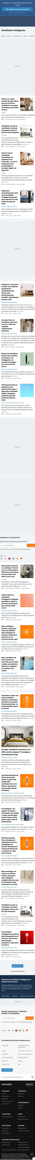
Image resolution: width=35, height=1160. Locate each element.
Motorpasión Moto (23, 1119)
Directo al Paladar (7, 1117)
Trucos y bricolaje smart (25, 1054)
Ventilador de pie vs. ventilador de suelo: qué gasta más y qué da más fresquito (9, 908)
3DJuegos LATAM (22, 1142)
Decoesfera (5, 1131)
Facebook (5, 558)
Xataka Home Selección (9, 206)
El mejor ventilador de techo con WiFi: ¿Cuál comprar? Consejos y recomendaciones (16, 752)
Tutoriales (5, 1054)
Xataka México (6, 1142)
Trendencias (5, 1128)
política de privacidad (24, 549)
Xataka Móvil (5, 1096)
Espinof (20, 1108)
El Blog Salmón (22, 1128)
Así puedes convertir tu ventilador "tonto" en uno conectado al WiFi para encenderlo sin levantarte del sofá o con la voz (10, 571)
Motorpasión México (24, 1150)
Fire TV (25, 36)
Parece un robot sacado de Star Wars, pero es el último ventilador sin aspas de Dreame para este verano (10, 104)
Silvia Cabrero (10, 347)
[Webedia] (7, 1085)
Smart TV (4, 1061)
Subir (28, 1084)
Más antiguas (17, 966)
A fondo (4, 135)
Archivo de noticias (18, 971)
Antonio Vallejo (10, 831)
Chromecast (17, 36)
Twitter (1, 558)
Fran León (8, 215)
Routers (20, 1061)
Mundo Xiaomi (6, 1104)
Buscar (32, 1077)
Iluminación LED (23, 1057)
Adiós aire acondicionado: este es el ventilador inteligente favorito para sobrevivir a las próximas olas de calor (9, 197)
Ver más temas (7, 1070)
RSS (17, 558)
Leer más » (27, 117)
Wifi (19, 1064)
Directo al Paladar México (9, 1150)
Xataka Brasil (5, 1145)
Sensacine (21, 1105)
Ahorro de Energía (7, 1057)
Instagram (13, 558)
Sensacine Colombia (24, 1147)
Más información (28, 1158)
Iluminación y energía (24, 1051)
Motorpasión (21, 1117)
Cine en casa (6, 1064)
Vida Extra (21, 1096)
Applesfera (5, 1099)
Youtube (9, 558)
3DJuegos (21, 1094)
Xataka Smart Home (7, 1101)
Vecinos (32, 36)
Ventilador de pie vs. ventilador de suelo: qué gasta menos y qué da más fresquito (10, 129)
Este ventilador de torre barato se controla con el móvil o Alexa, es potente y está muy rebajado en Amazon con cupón (9, 664)
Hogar (3, 112)
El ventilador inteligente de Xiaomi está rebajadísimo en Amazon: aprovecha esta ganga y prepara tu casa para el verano (10, 938)
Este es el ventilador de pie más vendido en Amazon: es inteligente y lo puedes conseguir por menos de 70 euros (9, 360)
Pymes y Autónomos (24, 1131)
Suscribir (31, 545)
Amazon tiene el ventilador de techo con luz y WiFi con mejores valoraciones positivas (9, 325)
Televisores (15, 996)
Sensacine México (23, 1145)
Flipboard (21, 558)
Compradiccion (6, 1133)
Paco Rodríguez (10, 119)
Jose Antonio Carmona (12, 588)
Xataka (4, 1094)
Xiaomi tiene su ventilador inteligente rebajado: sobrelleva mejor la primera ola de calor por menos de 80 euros (10, 601)
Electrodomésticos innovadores (12, 824)
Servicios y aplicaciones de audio (12, 402)
